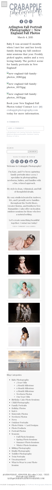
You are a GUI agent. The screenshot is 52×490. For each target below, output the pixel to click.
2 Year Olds (21, 382)
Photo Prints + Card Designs (25, 425)
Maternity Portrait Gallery (24, 332)
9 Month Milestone (25, 391)
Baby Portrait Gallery (24, 258)
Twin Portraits (18, 456)
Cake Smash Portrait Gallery (23, 283)
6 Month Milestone (25, 388)
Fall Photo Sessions (25, 436)
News (14, 419)
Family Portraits (19, 405)
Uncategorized (18, 459)
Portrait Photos (19, 431)
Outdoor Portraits (20, 422)
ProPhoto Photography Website (40, 485)
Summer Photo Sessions (27, 442)
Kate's (14, 411)
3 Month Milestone (25, 385)
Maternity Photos (20, 413)
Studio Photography (21, 451)
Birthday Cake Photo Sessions (25, 399)
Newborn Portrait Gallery (24, 234)
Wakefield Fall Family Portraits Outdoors (24, 132)
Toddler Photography (22, 453)
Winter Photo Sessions (26, 445)
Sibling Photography (21, 448)
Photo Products (19, 428)
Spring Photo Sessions (26, 439)
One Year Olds (23, 396)
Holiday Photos (19, 408)
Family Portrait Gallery (24, 354)
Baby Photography (20, 379)
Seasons (15, 433)
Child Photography (21, 402)
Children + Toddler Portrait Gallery (23, 308)
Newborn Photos (24, 394)
